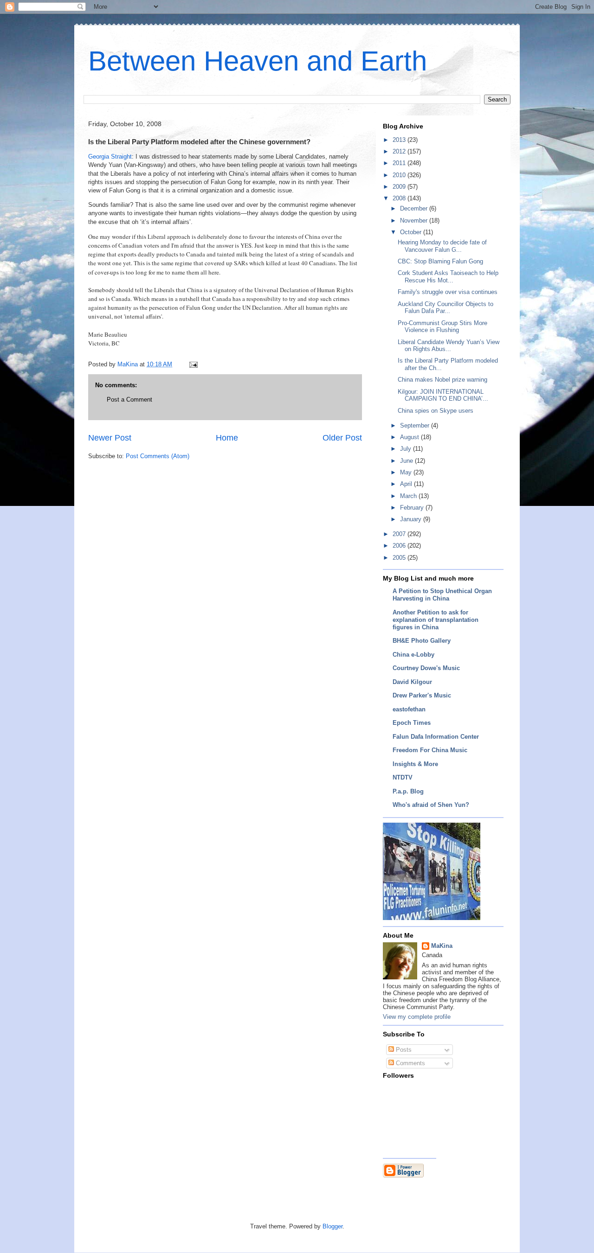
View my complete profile (417, 1016)
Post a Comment (129, 399)
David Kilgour (412, 681)
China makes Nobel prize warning (442, 379)
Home (227, 437)
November (414, 220)
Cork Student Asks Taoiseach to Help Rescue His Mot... (448, 276)
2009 (400, 186)
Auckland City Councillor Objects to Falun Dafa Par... (445, 307)
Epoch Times (412, 722)
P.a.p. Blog (408, 791)
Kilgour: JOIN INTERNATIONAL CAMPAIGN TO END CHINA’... (443, 395)
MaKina (441, 945)
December (414, 208)
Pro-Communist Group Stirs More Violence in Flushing (442, 327)
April (407, 483)
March (409, 495)
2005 (400, 557)
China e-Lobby (413, 654)
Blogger (332, 1226)
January (411, 519)
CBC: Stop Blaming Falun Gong (440, 261)
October (411, 232)
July (406, 448)
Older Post (342, 437)
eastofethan (409, 709)
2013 (400, 139)
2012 (400, 151)
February (413, 507)
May (406, 472)
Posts (403, 1049)
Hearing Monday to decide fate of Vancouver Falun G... (442, 246)
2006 (400, 545)
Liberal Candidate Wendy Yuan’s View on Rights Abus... (448, 346)
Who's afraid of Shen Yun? (431, 804)
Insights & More (415, 764)
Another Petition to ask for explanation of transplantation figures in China (435, 620)
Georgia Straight (110, 156)
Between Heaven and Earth (257, 61)
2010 (400, 175)
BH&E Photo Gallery (422, 640)
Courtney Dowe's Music (426, 668)
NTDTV (403, 777)
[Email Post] (193, 364)
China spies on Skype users (435, 410)
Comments (409, 1063)
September (415, 425)
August (410, 437)
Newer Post (109, 437)
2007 (400, 534)
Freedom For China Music (430, 750)
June (407, 460)
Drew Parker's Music (422, 695)
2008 (400, 198)
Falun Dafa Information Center (436, 736)
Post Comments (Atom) (157, 456)
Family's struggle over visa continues (447, 291)
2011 (400, 163)
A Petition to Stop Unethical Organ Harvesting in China (442, 595)
